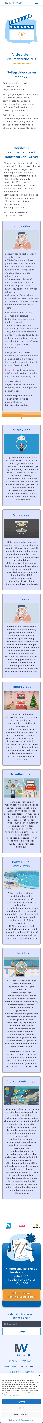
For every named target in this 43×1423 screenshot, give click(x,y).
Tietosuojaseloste (27, 1420)
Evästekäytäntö (14, 1420)
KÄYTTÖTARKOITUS (30, 1366)
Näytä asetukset (21, 1414)
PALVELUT (27, 1361)
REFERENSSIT (10, 1366)
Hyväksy (21, 1402)
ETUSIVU (13, 1361)
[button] (39, 1375)
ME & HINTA (14, 1372)
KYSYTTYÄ (29, 1372)
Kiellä (21, 1408)
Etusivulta (10, 370)
